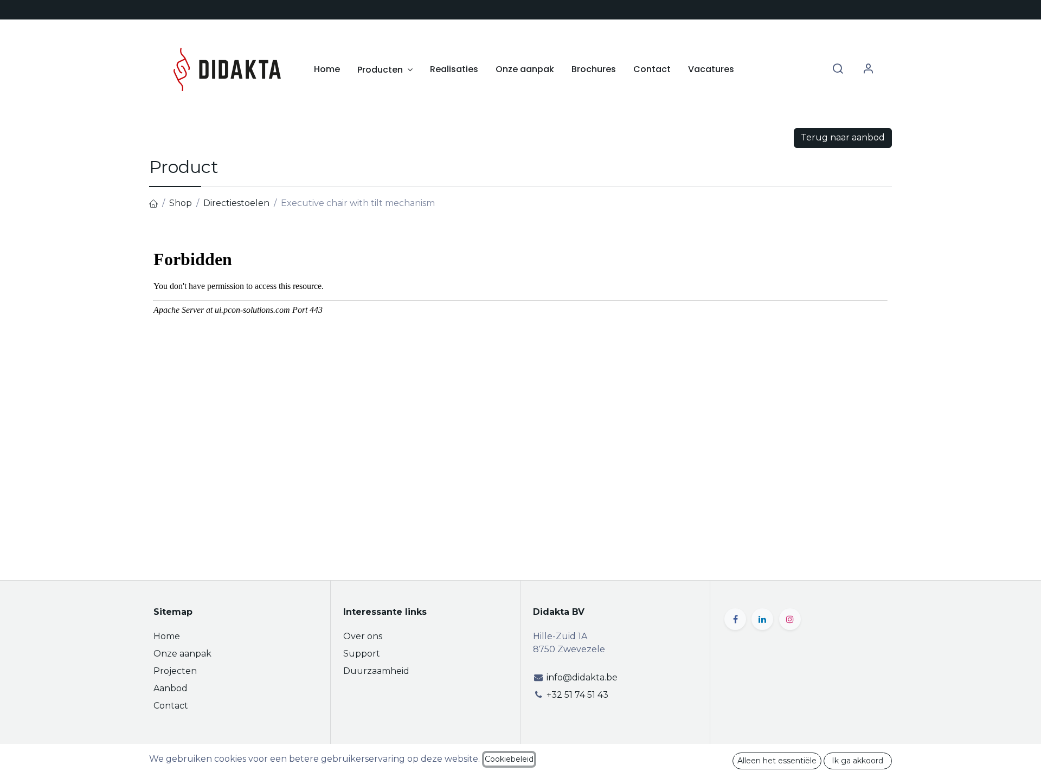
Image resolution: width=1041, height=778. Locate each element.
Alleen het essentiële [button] (777, 761)
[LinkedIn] (762, 619)
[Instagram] (790, 619)
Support (361, 653)
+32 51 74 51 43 (577, 695)
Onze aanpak (182, 653)
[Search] (838, 69)
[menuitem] (327, 69)
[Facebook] (735, 619)
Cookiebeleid (509, 759)
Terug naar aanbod (843, 137)
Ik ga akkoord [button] (857, 761)
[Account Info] (868, 69)
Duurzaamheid (376, 671)
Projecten (175, 671)
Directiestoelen (236, 203)
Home (166, 636)
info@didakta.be (582, 677)
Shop (180, 203)
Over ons (362, 636)
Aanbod (170, 688)
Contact (170, 705)
